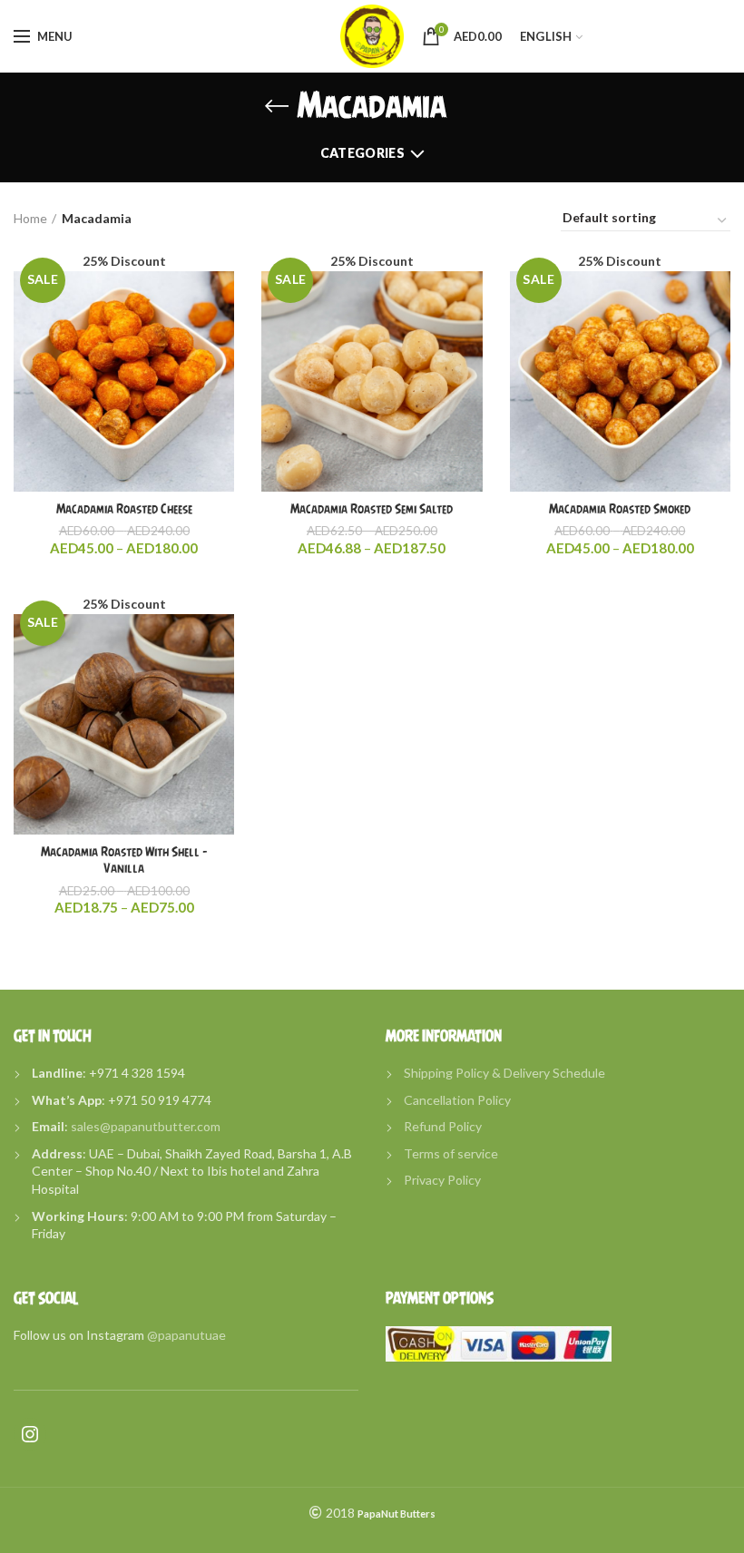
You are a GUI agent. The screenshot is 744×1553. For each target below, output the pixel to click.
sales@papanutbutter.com (145, 1126)
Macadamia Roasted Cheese (124, 509)
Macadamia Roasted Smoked (619, 509)
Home (30, 218)
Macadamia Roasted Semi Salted (371, 509)
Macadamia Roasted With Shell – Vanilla (124, 860)
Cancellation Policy (457, 1100)
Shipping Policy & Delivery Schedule (504, 1072)
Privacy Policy (442, 1179)
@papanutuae (186, 1335)
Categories (362, 153)
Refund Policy (443, 1126)
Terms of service (451, 1153)
